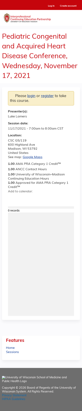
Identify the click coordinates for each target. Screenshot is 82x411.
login (31, 96)
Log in (51, 6)
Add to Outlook (39, 199)
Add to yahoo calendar (21, 199)
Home (10, 348)
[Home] (41, 17)
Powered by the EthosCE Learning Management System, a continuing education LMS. (66, 408)
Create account (68, 6)
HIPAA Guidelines (13, 399)
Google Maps (32, 157)
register (47, 96)
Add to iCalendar (30, 198)
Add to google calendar (12, 199)
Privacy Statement (14, 395)
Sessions (12, 352)
